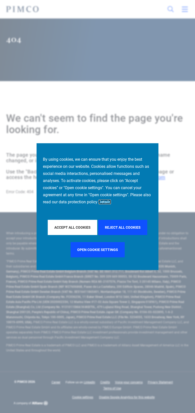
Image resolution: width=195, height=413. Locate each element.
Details (105, 202)
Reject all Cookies (123, 227)
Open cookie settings (97, 250)
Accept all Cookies (72, 227)
